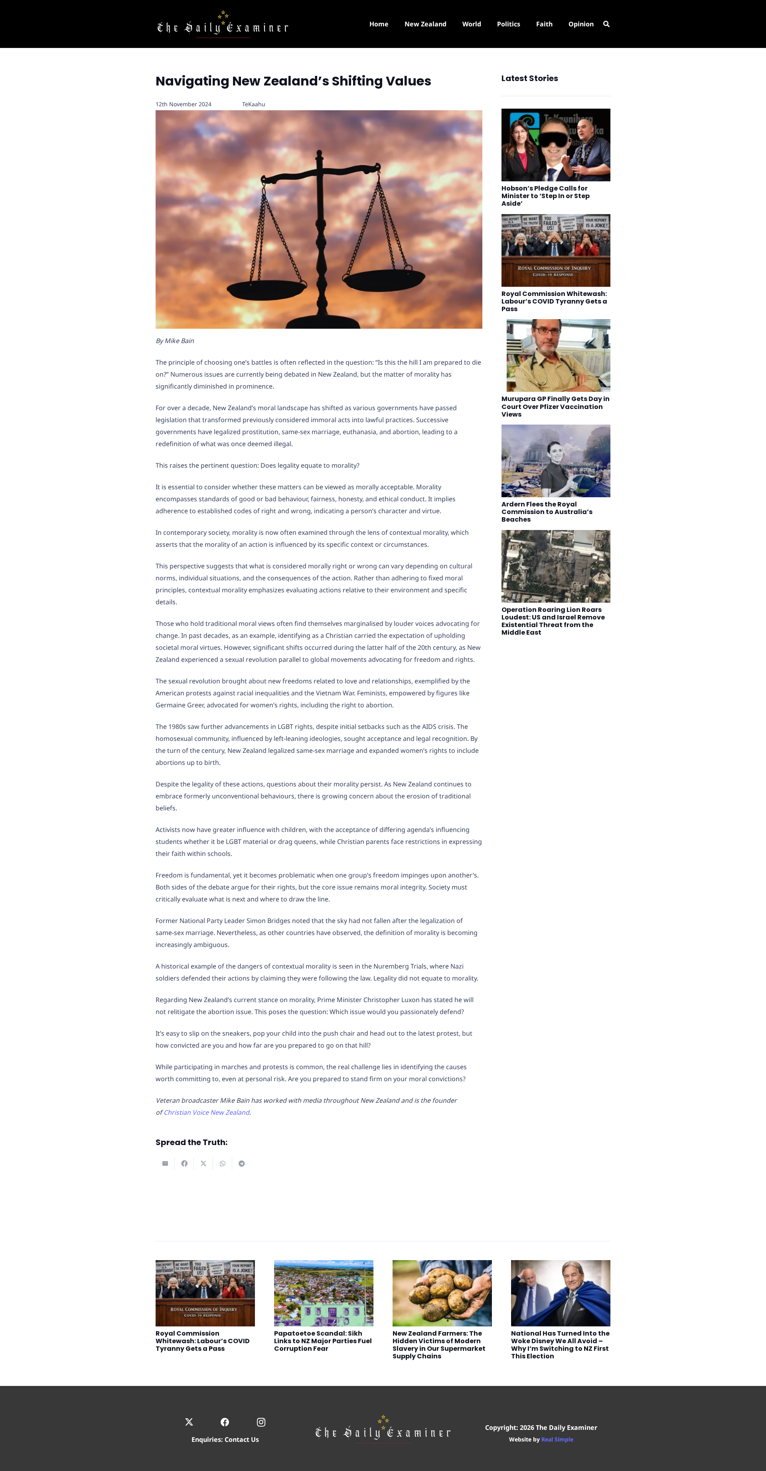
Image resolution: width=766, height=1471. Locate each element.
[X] (189, 1422)
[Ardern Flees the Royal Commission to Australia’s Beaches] (555, 461)
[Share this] (184, 1163)
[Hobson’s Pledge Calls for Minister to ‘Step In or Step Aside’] (555, 145)
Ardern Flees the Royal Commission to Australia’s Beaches (546, 512)
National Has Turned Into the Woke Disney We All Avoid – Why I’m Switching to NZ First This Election (560, 1345)
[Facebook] (225, 1422)
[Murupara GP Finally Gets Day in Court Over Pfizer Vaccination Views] (555, 355)
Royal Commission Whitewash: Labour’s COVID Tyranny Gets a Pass (554, 301)
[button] (607, 24)
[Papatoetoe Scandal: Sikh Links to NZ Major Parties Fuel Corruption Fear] (323, 1293)
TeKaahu (253, 104)
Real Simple (557, 1439)
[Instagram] (261, 1422)
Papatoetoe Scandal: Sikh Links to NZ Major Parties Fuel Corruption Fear (323, 1341)
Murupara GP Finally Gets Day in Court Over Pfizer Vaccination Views (555, 406)
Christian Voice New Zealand (206, 1112)
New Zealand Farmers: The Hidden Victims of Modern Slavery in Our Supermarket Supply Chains (439, 1345)
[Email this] (165, 1163)
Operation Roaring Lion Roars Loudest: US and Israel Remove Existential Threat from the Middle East (553, 621)
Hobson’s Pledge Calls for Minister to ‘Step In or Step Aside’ (545, 196)
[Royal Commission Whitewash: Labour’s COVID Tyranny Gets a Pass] (555, 250)
